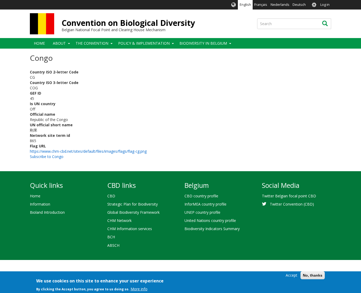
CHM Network (119, 220)
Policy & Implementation (144, 43)
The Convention (92, 43)
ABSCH (113, 245)
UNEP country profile (202, 212)
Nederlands (280, 4)
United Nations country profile (210, 220)
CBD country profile (201, 195)
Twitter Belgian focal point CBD (289, 195)
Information (40, 204)
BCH (111, 236)
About (59, 43)
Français (260, 4)
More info (139, 288)
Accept (291, 275)
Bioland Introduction (47, 212)
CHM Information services (129, 228)
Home (39, 43)
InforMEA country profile (205, 204)
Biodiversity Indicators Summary (212, 228)
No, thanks (312, 275)
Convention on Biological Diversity (128, 22)
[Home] (42, 23)
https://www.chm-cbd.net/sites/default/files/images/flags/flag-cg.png (88, 151)
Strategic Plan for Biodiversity (132, 204)
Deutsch (299, 4)
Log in (325, 4)
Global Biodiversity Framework (133, 212)
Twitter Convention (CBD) (292, 204)
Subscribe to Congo (46, 156)
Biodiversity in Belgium (203, 43)
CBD (111, 195)
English (245, 4)
